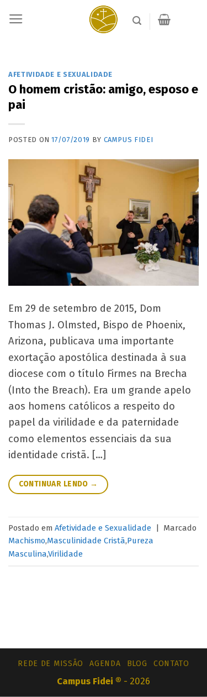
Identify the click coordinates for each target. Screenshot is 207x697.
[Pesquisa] (136, 21)
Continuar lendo (58, 484)
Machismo (26, 541)
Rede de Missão (50, 663)
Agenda (104, 663)
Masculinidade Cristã (86, 541)
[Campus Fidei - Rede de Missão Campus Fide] (103, 19)
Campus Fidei (128, 139)
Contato (171, 663)
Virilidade (65, 554)
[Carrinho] (164, 19)
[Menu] (16, 19)
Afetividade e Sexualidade (60, 74)
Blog (137, 663)
